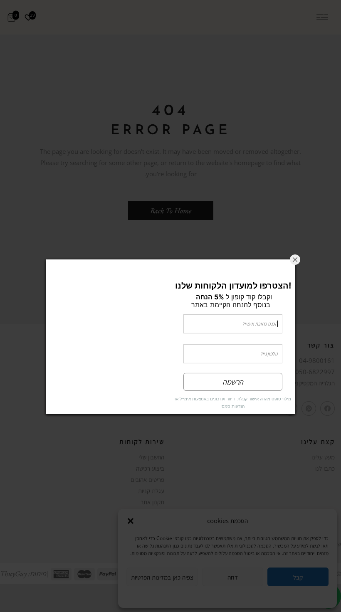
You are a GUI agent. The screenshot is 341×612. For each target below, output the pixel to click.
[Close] (295, 259)
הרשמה (232, 382)
